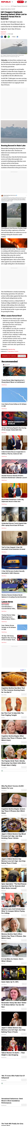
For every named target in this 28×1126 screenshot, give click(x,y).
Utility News (4, 480)
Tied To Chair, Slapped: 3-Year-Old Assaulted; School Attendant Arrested (13, 548)
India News (3, 34)
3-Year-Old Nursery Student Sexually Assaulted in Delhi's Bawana (13, 572)
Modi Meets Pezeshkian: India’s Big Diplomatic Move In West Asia (13, 501)
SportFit (3, 599)
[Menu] (26, 2)
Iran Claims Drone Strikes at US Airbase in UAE (14, 405)
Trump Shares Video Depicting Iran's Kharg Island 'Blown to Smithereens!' (13, 381)
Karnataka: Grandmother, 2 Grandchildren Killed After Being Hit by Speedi (9, 609)
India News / (8, 6)
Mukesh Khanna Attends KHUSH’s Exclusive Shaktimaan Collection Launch (14, 477)
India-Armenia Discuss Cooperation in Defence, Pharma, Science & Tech (13, 453)
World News (4, 384)
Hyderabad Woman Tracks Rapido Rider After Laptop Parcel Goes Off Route (14, 524)
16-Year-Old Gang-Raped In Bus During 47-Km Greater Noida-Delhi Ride (14, 429)
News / (2, 6)
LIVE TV (21, 2)
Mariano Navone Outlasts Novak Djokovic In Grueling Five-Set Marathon (14, 596)
